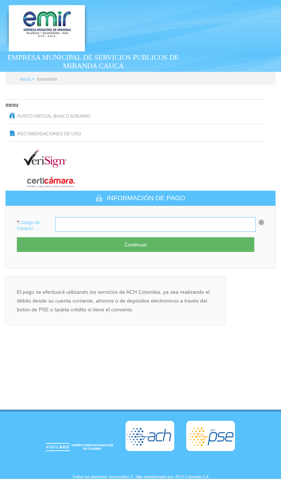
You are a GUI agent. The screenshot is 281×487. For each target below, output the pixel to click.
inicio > (27, 79)
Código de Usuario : (28, 225)
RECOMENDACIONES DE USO (49, 133)
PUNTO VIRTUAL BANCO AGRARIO (53, 116)
